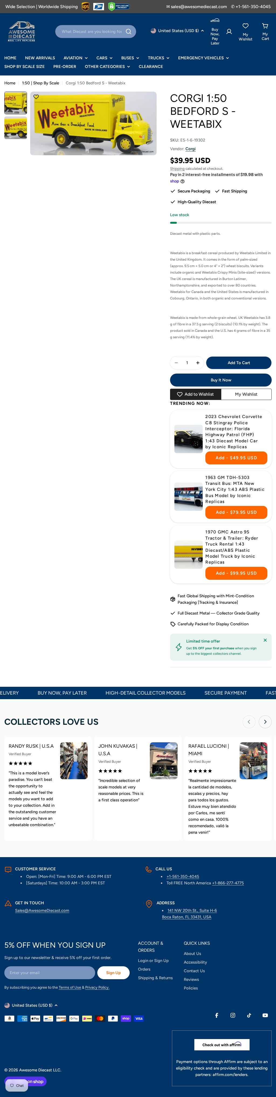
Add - (236, 457)
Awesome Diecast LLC (39, 1070)
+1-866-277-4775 (228, 883)
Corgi (190, 148)
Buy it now (221, 380)
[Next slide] (265, 721)
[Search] (128, 31)
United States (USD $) (178, 30)
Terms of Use (70, 987)
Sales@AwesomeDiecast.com (42, 910)
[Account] (229, 31)
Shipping (177, 168)
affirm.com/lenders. (230, 1074)
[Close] (265, 640)
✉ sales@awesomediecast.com (196, 6)
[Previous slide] (249, 721)
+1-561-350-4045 (183, 876)
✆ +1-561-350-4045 (251, 6)
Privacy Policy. (97, 987)
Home (9, 83)
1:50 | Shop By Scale (40, 83)
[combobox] (95, 31)
